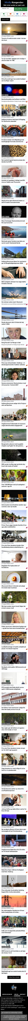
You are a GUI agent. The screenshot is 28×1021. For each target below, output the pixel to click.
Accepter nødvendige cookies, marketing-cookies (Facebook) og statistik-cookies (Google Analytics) (14, 1017)
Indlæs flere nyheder (14, 977)
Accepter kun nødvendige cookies (12, 1012)
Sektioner (4, 8)
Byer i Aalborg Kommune (18, 9)
